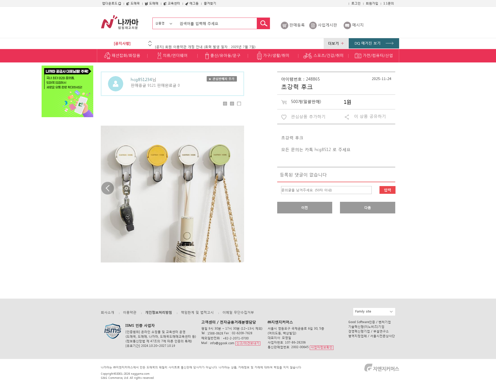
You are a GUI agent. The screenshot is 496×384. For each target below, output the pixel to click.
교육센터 (173, 3)
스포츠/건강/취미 (328, 55)
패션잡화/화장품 (125, 55)
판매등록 (297, 24)
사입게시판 (327, 24)
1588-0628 (215, 333)
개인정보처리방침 (158, 312)
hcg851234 (141, 79)
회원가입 (372, 3)
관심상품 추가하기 (308, 116)
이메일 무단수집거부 (238, 312)
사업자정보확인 (321, 347)
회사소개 (107, 312)
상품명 (160, 23)
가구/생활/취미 (275, 55)
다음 (367, 207)
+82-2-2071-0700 (236, 338)
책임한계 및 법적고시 (197, 312)
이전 (304, 207)
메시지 (358, 24)
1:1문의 (388, 3)
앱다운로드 (110, 3)
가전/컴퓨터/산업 (377, 55)
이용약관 (129, 312)
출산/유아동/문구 (225, 55)
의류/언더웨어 (174, 55)
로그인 (356, 3)
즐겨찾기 (210, 3)
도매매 (153, 3)
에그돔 (193, 3)
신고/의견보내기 (247, 343)
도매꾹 (134, 3)
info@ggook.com (222, 343)
